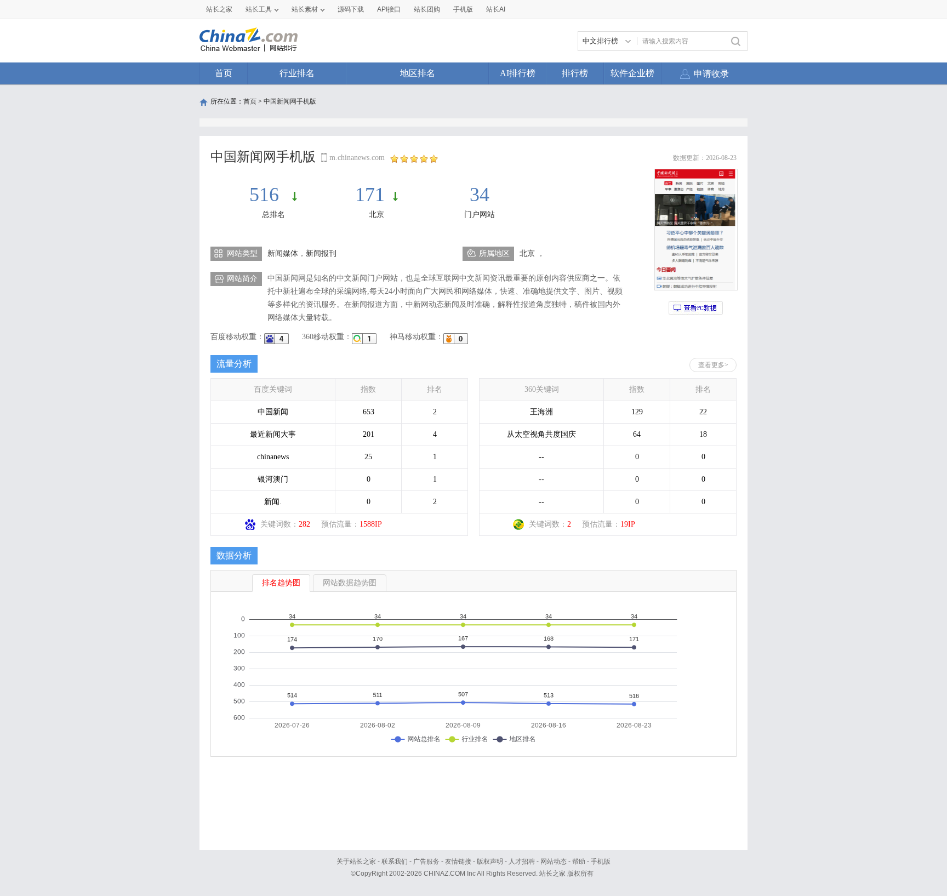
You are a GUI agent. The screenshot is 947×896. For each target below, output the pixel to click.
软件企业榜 (632, 73)
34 (479, 195)
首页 (223, 73)
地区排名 (417, 73)
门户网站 (479, 214)
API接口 (389, 9)
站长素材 (305, 9)
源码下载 (351, 9)
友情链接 (458, 861)
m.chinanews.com (357, 157)
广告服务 (426, 861)
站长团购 (427, 9)
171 (370, 195)
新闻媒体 (282, 253)
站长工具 (259, 9)
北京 (376, 214)
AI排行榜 (517, 73)
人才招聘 (522, 861)
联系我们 (394, 861)
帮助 (578, 861)
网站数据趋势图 (349, 583)
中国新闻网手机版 (290, 101)
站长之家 (219, 9)
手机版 (601, 861)
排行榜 (575, 73)
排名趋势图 (281, 583)
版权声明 (490, 861)
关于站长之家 (356, 861)
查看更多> (713, 365)
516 (266, 195)
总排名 (273, 214)
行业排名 (297, 73)
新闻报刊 (321, 253)
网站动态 (553, 861)
